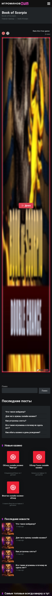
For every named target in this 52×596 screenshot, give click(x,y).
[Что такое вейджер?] (8, 534)
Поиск (4, 386)
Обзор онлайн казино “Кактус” (13, 466)
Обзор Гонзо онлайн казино (39, 466)
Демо (28, 205)
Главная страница (8, 19)
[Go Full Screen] (7, 33)
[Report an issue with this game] (3, 33)
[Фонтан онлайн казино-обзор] (13, 493)
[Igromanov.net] (15, 3)
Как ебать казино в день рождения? (22, 432)
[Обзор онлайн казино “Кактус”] (13, 462)
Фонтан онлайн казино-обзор (13, 497)
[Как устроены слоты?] (8, 562)
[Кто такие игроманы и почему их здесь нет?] (8, 575)
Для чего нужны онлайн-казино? (21, 416)
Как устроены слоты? (15, 421)
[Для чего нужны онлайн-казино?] (8, 548)
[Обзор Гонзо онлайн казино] (39, 462)
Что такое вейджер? (15, 412)
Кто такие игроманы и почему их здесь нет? (24, 426)
